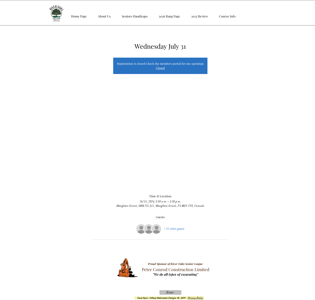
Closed (160, 68)
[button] (203, 14)
